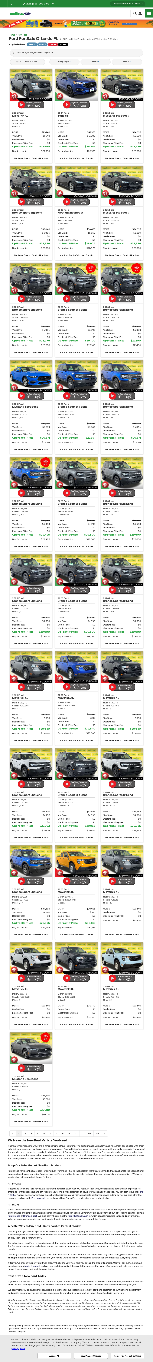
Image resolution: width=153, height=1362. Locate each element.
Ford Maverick (39, 1198)
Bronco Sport (30, 1216)
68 (89, 1133)
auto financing (32, 1266)
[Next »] (104, 1133)
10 (76, 1133)
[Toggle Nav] (149, 13)
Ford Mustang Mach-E (79, 1216)
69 (97, 1133)
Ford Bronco (14, 1216)
